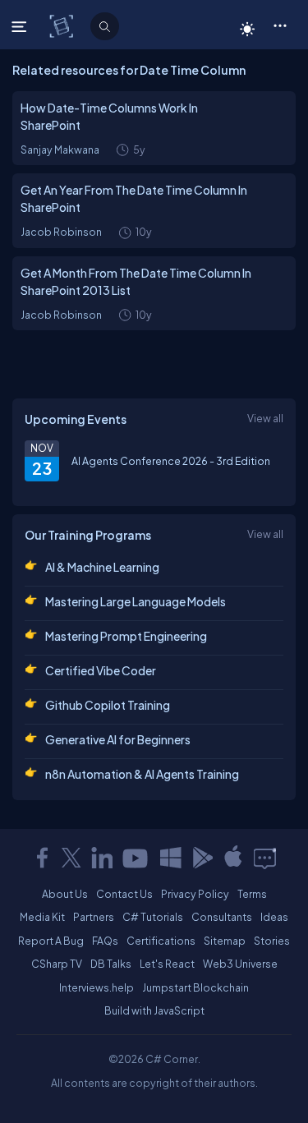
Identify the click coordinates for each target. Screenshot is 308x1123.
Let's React (167, 963)
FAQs (105, 940)
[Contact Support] (265, 857)
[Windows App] (171, 857)
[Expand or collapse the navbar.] (21, 26)
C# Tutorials (152, 916)
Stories (272, 940)
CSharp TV (56, 963)
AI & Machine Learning (102, 566)
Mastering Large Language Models (135, 601)
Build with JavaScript (154, 1010)
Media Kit (42, 916)
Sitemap (225, 940)
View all (265, 418)
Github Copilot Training (107, 704)
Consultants (221, 916)
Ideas (274, 916)
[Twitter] (71, 857)
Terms (252, 893)
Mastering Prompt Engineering (126, 635)
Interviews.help (96, 987)
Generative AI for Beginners (118, 739)
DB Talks (110, 963)
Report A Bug (51, 940)
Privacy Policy (195, 893)
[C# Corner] (63, 25)
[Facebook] (42, 857)
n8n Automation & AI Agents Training (142, 773)
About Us (65, 893)
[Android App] (202, 857)
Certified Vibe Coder (100, 670)
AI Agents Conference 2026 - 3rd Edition (170, 460)
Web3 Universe (240, 963)
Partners (93, 916)
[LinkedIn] (102, 857)
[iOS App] (233, 857)
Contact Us (124, 893)
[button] (280, 24)
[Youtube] (136, 857)
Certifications (160, 940)
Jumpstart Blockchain (195, 987)
